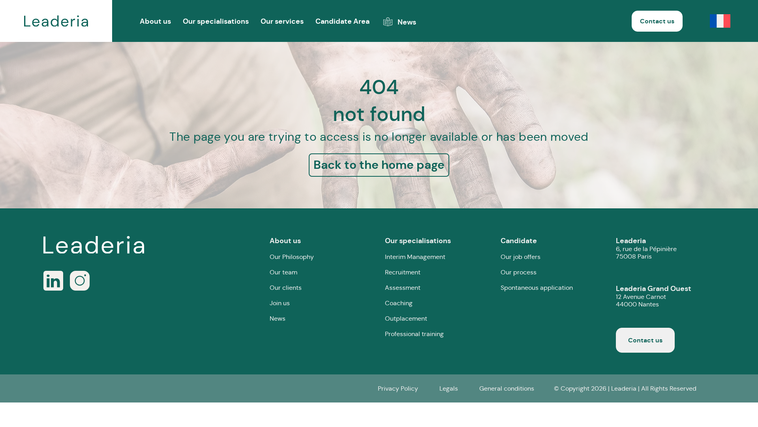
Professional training (414, 334)
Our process (519, 272)
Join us (280, 303)
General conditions (506, 388)
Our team (283, 272)
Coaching (399, 303)
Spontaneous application (537, 287)
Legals (448, 388)
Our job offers (520, 257)
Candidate (519, 240)
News (277, 318)
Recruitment (402, 272)
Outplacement (406, 318)
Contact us (657, 21)
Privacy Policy (398, 388)
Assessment (402, 287)
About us (285, 240)
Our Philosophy (292, 257)
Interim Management (415, 257)
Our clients (286, 287)
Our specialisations (216, 21)
